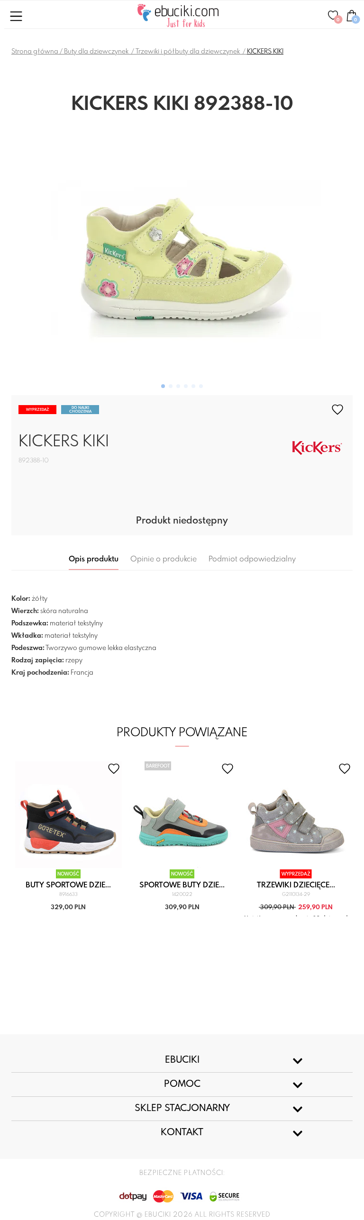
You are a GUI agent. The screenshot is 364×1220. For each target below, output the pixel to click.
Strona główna (34, 51)
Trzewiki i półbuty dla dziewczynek (188, 51)
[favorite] (337, 409)
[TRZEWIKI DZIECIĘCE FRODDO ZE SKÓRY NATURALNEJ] (296, 814)
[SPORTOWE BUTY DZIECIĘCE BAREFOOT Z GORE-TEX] (182, 814)
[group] (182, 255)
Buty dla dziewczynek (97, 51)
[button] (163, 386)
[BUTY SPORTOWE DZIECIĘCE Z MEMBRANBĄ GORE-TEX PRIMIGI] (68, 814)
